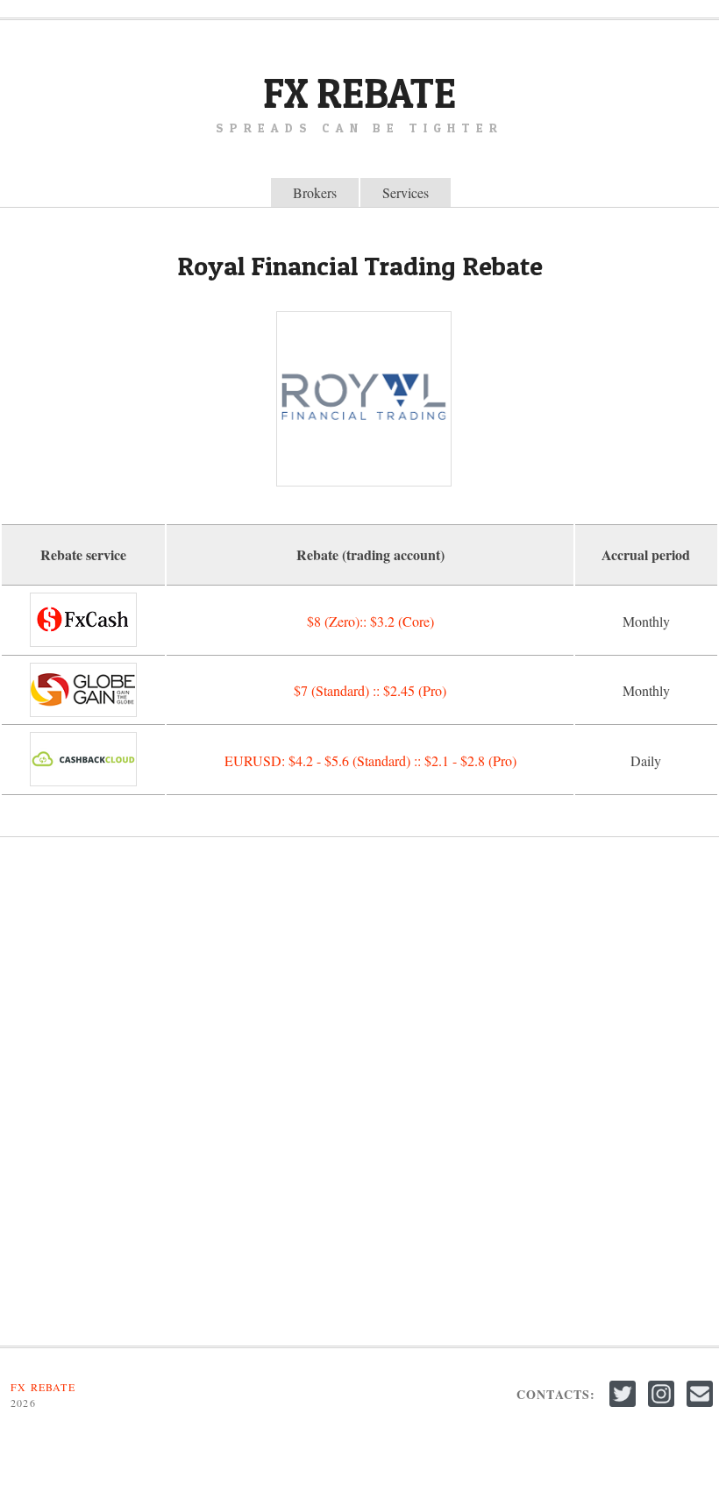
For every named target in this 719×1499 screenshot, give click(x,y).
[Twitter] (624, 1407)
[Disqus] (359, 1091)
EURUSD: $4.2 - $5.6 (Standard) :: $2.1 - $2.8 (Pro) (370, 760)
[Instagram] (663, 1407)
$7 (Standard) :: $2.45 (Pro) (370, 690)
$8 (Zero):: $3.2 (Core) (370, 621)
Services (405, 192)
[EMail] (699, 1407)
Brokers (315, 192)
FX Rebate (359, 92)
